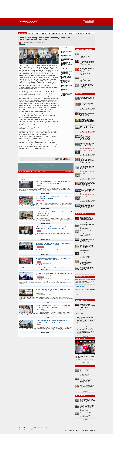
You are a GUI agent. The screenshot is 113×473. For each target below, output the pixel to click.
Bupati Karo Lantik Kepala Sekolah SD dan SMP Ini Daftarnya (86, 78)
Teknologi (56, 26)
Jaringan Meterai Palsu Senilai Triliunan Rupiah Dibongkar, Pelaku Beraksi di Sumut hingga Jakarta (87, 160)
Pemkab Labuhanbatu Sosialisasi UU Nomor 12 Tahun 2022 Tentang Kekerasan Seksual (87, 232)
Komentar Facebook (69, 171)
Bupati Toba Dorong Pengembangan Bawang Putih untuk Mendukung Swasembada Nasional (87, 175)
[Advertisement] (56, 9)
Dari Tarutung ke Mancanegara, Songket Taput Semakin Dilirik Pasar (87, 400)
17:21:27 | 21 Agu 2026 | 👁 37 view (87, 99)
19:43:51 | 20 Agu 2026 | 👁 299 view (87, 131)
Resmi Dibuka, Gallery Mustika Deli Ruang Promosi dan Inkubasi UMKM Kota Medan (87, 183)
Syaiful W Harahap (39, 201)
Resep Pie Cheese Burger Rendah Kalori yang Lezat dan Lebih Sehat (87, 386)
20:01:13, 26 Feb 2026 (46, 278)
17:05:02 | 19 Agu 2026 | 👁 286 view (87, 193)
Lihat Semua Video (85, 362)
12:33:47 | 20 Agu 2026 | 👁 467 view (87, 154)
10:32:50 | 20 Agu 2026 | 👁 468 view (87, 162)
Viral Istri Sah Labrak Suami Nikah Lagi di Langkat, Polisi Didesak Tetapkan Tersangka (87, 113)
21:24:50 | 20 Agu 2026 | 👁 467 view (87, 115)
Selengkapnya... (85, 336)
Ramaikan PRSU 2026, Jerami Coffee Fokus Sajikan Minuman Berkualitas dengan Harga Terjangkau (86, 371)
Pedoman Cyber (37, 427)
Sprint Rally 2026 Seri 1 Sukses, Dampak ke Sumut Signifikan (86, 413)
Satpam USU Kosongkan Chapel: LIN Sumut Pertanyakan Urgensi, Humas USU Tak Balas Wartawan (87, 152)
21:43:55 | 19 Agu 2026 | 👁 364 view (87, 178)
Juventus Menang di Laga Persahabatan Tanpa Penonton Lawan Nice (87, 85)
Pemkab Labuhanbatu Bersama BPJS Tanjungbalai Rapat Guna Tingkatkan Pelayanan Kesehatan (66, 93)
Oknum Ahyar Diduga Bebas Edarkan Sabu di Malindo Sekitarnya (86, 198)
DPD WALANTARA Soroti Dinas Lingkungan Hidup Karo (66, 77)
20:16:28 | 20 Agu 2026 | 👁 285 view (87, 122)
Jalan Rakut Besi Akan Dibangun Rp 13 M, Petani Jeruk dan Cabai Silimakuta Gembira (85, 356)
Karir (47, 427)
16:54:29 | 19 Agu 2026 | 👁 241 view (87, 200)
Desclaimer (31, 427)
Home (65, 430)
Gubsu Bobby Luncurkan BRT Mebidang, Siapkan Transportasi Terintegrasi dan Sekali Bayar (87, 205)
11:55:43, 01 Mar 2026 (46, 263)
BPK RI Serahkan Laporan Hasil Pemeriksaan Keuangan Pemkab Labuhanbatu (87, 239)
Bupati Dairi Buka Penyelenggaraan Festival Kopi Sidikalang (87, 305)
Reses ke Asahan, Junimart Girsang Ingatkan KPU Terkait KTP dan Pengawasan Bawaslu (87, 218)
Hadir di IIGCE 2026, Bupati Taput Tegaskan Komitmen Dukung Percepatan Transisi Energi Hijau (87, 190)
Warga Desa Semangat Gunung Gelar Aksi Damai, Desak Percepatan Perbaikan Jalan (87, 144)
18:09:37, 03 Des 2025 (46, 310)
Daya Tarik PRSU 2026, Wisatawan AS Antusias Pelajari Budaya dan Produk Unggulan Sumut (87, 379)
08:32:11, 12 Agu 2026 (46, 186)
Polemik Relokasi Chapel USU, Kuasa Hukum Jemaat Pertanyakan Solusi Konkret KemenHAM (87, 105)
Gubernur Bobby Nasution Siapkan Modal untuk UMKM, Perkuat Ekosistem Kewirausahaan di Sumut (86, 128)
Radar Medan (39, 186)
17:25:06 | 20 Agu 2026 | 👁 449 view (87, 139)
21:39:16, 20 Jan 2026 (46, 294)
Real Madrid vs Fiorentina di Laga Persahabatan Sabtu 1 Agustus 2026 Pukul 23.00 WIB (87, 54)
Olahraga (49, 26)
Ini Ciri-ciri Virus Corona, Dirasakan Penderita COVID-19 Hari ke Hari (87, 254)
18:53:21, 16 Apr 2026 (46, 248)
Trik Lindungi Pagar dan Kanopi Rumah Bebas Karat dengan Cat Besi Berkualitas (87, 167)
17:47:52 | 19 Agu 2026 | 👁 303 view (87, 185)
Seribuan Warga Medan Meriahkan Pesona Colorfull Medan (67, 59)
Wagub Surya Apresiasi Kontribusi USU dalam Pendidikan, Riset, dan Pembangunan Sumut (85, 137)
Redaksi (26, 427)
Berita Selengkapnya (45, 193)
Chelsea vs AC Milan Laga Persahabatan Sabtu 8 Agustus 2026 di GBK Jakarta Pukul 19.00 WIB (87, 62)
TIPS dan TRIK (76, 26)
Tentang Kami (21, 427)
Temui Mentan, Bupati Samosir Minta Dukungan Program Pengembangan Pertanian (87, 261)
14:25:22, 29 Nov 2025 (46, 325)
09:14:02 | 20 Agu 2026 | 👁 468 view (87, 170)
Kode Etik (43, 427)
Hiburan (44, 26)
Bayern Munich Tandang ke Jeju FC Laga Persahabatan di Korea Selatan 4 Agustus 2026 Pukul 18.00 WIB (87, 70)
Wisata (70, 26)
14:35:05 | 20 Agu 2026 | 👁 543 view (87, 147)
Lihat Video (77, 359)
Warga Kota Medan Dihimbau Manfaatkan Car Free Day (66, 51)
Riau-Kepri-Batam (22, 44)
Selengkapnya (85, 391)
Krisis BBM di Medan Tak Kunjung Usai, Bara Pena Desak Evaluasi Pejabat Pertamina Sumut (87, 406)
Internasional (63, 26)
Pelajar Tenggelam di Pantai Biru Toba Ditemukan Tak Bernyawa (87, 98)
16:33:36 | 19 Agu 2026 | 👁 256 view (87, 207)
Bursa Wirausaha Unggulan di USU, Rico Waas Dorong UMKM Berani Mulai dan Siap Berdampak (87, 120)
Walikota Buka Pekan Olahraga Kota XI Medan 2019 (66, 55)
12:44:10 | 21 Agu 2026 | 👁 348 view (87, 108)
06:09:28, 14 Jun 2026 (48, 201)
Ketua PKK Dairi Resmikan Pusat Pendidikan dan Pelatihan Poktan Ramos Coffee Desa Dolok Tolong (86, 321)
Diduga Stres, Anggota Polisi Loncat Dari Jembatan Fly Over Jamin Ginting (87, 268)
